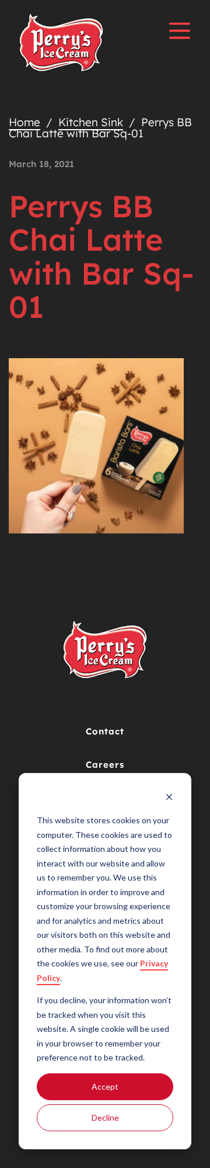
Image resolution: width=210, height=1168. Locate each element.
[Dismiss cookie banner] (169, 798)
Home (24, 122)
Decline (105, 1117)
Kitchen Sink (90, 122)
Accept (105, 1086)
